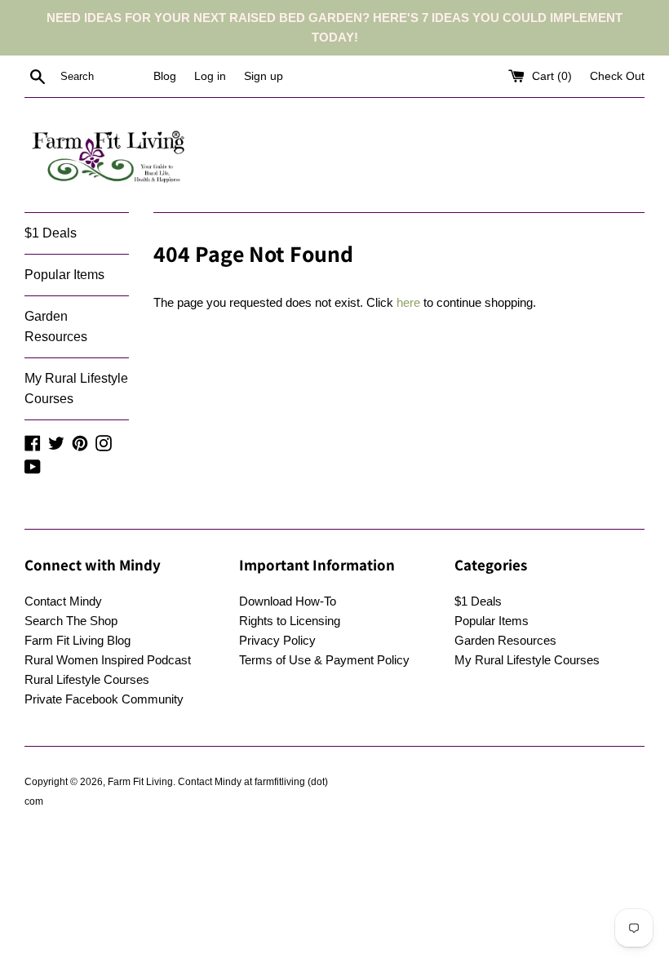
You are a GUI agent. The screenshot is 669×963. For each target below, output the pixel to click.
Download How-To (287, 601)
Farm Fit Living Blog (77, 640)
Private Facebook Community (104, 699)
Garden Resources (55, 326)
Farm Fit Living (140, 782)
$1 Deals (50, 233)
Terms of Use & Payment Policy (324, 660)
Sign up (263, 76)
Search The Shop (70, 621)
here (408, 302)
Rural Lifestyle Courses (86, 679)
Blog (164, 76)
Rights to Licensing (289, 621)
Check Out (617, 76)
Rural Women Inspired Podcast (107, 660)
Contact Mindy (63, 601)
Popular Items (64, 275)
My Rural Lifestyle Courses (76, 388)
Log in (210, 76)
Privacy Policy (277, 640)
